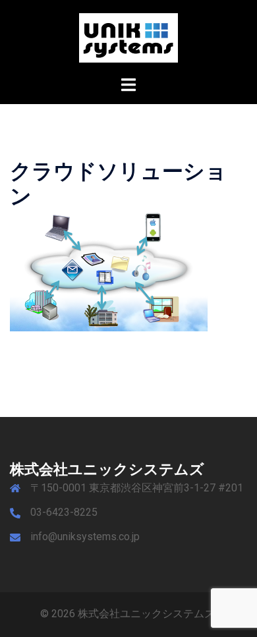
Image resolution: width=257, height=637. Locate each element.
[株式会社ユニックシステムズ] (128, 37)
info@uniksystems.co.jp (85, 536)
